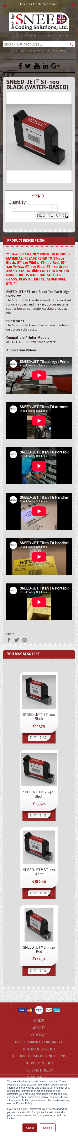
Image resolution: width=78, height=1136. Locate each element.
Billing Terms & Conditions (39, 1056)
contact (39, 1035)
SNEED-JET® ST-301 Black (39, 794)
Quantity (17, 202)
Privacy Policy (39, 1063)
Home (39, 1021)
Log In (24, 4)
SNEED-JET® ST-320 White (39, 872)
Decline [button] (47, 1127)
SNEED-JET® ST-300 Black (39, 717)
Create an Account (45, 4)
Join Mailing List (39, 1049)
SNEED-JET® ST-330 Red (39, 950)
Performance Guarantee (39, 1042)
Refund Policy (39, 1071)
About (39, 1028)
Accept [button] (30, 1127)
